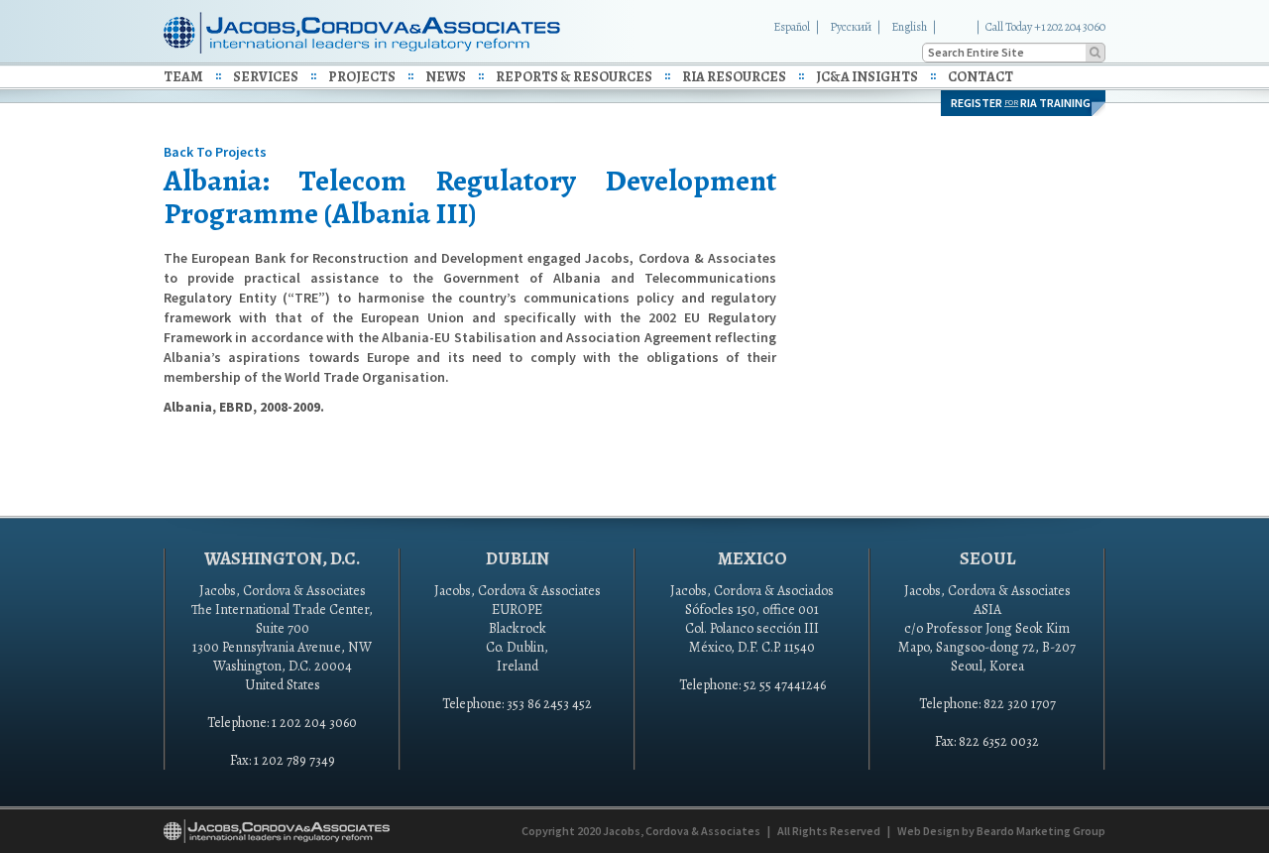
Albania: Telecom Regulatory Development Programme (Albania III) (470, 197)
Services (265, 76)
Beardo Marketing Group (1041, 830)
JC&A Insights (867, 76)
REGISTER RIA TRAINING (1021, 102)
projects (362, 76)
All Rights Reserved (828, 830)
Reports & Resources (574, 76)
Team (183, 76)
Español (791, 27)
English (909, 27)
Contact (980, 76)
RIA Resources (734, 76)
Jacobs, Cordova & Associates (681, 830)
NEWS (445, 76)
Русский (850, 27)
